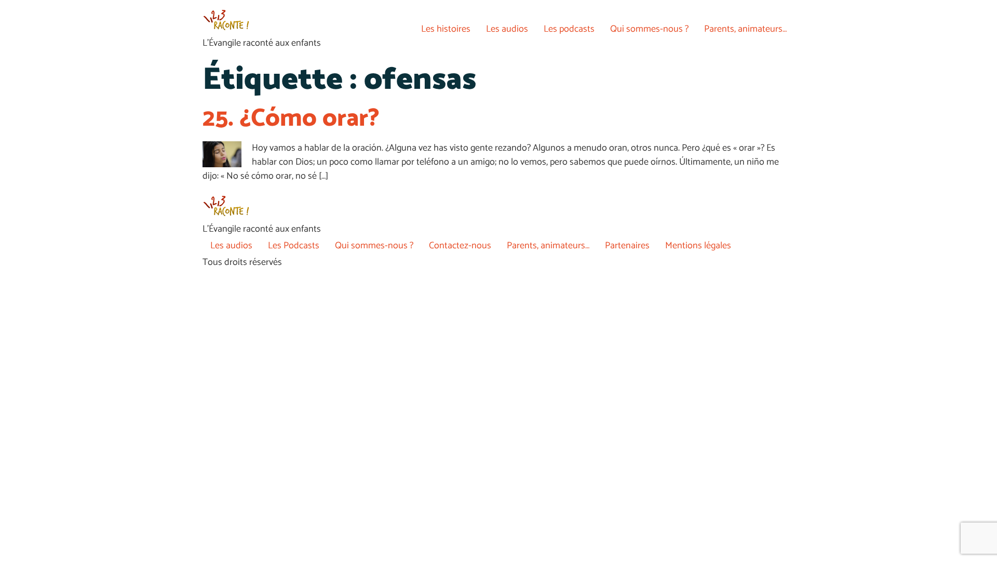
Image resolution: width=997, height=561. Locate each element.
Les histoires (445, 29)
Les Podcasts (293, 245)
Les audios (507, 29)
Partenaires (627, 245)
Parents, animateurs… (745, 29)
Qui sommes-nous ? (649, 29)
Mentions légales (698, 245)
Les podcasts (569, 29)
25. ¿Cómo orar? (291, 118)
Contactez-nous (460, 245)
